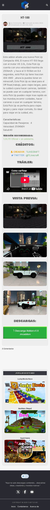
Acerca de (34, 506)
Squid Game (25, 438)
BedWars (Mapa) (25, 408)
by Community (16, 23)
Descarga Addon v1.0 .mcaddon (27, 333)
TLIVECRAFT (32, 152)
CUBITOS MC (33, 502)
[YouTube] (31, 491)
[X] (18, 491)
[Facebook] (25, 491)
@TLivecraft (32, 155)
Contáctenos (22, 506)
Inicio (13, 506)
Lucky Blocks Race (25, 379)
